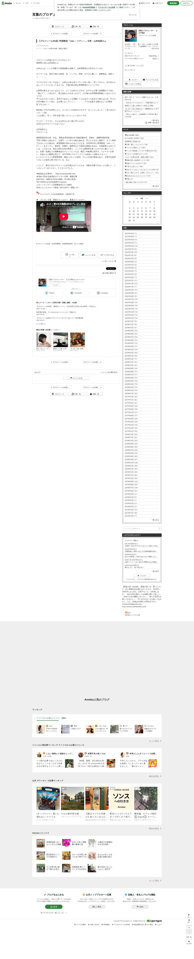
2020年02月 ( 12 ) (131, 315)
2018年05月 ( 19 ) (131, 381)
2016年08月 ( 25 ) (131, 447)
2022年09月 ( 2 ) (131, 262)
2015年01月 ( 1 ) (130, 500)
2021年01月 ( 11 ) (131, 280)
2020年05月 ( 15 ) (131, 306)
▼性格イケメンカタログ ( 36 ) (135, 163)
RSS (129, 613)
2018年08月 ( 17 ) (131, 372)
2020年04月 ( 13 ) (131, 309)
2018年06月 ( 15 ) (131, 378)
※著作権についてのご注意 (132, 615)
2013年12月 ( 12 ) (131, 510)
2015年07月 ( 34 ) (131, 488)
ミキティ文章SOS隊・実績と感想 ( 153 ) (139, 157)
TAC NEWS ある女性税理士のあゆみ (51, 182)
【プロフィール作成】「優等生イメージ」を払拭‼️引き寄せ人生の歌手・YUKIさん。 (66, 306)
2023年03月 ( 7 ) (131, 243)
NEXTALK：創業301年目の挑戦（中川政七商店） (56, 179)
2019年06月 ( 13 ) (131, 340)
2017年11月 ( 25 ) (131, 400)
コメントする (77, 378)
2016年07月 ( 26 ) (131, 450)
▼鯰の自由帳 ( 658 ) (132, 135)
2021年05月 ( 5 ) (131, 268)
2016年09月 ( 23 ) (131, 444)
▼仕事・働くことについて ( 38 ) (136, 144)
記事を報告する (110, 273)
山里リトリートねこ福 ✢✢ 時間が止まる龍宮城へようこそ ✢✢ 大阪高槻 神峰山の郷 (142, 562)
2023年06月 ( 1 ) (131, 236)
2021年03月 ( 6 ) (131, 274)
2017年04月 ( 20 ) (131, 422)
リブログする (109, 255)
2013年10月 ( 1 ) (131, 516)
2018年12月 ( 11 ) (131, 359)
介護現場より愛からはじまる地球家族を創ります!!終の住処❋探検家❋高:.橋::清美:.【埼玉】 (142, 551)
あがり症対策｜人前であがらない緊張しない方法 (142, 557)
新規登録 (173, 3)
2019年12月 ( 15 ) (131, 321)
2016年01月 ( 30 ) (131, 469)
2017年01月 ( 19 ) (131, 431)
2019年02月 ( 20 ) (131, 353)
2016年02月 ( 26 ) (131, 466)
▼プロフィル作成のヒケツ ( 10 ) (136, 154)
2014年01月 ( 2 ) (131, 507)
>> (147, 198)
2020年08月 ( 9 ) (131, 296)
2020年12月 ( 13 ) (131, 284)
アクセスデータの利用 (122, 924)
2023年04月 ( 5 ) (131, 240)
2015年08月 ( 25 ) (131, 485)
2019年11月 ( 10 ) (131, 324)
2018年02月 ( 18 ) (131, 390)
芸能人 (64, 718)
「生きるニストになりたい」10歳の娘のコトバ (141, 103)
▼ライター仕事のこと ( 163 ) (135, 148)
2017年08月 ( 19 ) (131, 409)
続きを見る (155, 48)
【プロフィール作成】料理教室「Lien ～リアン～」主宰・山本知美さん (72, 41)
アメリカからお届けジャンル (134, 58)
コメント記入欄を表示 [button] (109, 372)
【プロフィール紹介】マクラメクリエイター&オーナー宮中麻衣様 (59, 318)
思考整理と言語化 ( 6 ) (133, 141)
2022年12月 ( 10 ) (131, 252)
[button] (189, 942)
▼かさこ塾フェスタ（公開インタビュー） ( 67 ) (142, 173)
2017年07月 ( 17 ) (131, 412)
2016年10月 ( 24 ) (131, 441)
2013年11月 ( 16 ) (131, 513)
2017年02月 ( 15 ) (131, 428)
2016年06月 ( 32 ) (131, 453)
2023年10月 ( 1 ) (131, 233)
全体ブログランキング (132, 56)
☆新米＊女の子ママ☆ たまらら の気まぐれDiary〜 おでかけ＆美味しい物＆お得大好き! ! (142, 546)
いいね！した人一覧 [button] (109, 261)
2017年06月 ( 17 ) (131, 415)
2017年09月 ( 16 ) (131, 406)
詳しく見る (97, 907)
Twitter (51, 293)
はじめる (53, 907)
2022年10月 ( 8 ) (131, 258)
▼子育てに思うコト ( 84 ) (134, 166)
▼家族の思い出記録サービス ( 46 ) (137, 160)
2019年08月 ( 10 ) (131, 334)
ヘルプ (159, 924)
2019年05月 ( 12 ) (131, 343)
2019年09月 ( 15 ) (131, 331)
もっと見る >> (41, 324)
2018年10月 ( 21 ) (131, 365)
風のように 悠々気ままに (134, 567)
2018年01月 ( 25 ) (131, 393)
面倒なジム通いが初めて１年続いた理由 (139, 106)
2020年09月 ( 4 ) (131, 293)
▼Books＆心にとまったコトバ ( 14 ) (138, 176)
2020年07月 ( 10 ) (131, 299)
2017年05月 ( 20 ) (131, 419)
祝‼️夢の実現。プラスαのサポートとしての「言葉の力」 (56, 312)
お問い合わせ (94, 924)
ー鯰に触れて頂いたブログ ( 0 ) (136, 182)
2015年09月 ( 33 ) (131, 481)
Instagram (104, 293)
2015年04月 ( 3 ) (131, 494)
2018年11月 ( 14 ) (131, 362)
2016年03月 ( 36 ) (131, 463)
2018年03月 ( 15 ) (131, 387)
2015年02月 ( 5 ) (131, 497)
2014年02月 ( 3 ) (131, 503)
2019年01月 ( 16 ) (131, 356)
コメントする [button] (90, 255)
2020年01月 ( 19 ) (131, 318)
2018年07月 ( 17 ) (131, 375)
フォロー (56, 285)
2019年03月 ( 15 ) (131, 350)
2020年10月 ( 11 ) (131, 290)
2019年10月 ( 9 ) (131, 328)
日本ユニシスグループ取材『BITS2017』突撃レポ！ (58, 187)
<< (137, 198)
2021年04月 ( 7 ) (131, 271)
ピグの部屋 (152, 35)
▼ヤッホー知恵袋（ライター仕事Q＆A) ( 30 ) (141, 151)
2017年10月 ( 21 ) (131, 403)
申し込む (140, 907)
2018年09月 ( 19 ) (131, 368)
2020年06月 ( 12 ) (131, 302)
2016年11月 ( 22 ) (131, 437)
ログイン (186, 3)
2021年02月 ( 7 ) (131, 277)
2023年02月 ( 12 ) (131, 246)
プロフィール (142, 35)
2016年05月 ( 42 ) (131, 456)
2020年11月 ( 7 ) (131, 287)
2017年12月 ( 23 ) (131, 397)
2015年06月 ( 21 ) (131, 491)
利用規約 (106, 924)
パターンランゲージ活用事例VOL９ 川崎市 (54, 185)
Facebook (78, 293)
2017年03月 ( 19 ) (131, 425)
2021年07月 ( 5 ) (131, 265)
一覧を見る (155, 120)
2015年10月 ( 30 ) (131, 478)
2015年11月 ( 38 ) (131, 475)
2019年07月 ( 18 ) (131, 337)
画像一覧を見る (153, 123)
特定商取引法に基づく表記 (143, 924)
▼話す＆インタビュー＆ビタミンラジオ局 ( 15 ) (142, 170)
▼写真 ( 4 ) (129, 179)
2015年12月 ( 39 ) (131, 472)
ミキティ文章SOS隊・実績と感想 (55, 48)
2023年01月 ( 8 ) (131, 249)
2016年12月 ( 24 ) (131, 434)
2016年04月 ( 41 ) (131, 459)
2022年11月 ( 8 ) (130, 255)
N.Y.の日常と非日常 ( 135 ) (134, 138)
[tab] (48, 718)
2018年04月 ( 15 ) (131, 384)
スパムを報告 (81, 924)
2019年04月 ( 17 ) (131, 346)
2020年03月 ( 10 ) (131, 312)
